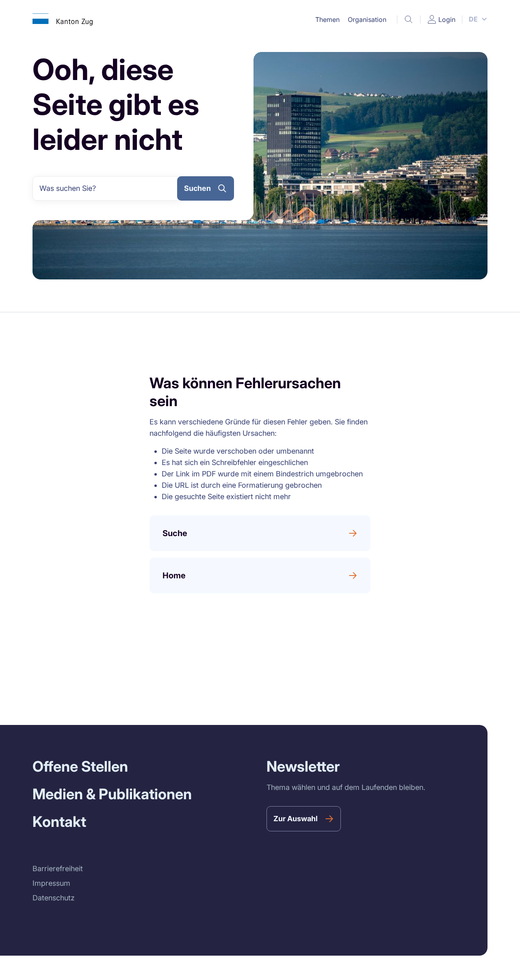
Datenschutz (53, 897)
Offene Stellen (80, 766)
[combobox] (108, 188)
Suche (174, 533)
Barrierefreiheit (57, 868)
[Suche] (409, 19)
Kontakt (59, 822)
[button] (327, 19)
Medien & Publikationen (112, 794)
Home (174, 575)
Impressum (51, 883)
